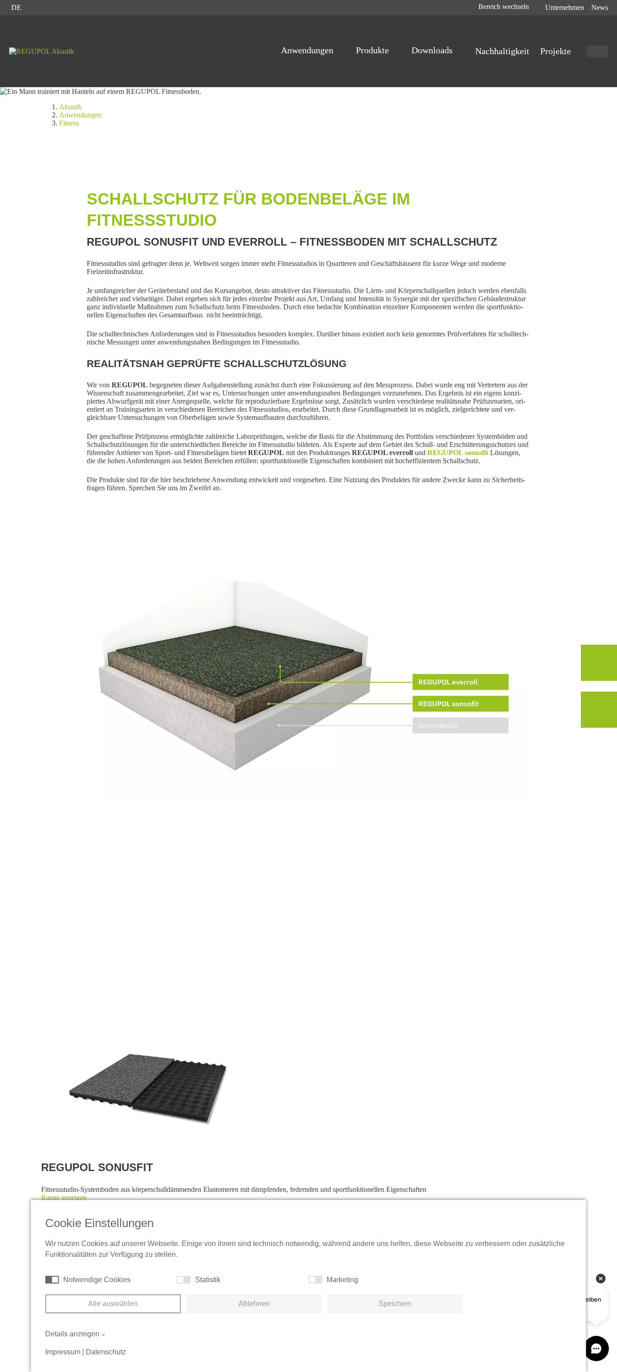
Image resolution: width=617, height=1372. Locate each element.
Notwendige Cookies (97, 1280)
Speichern (395, 1303)
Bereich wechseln (504, 6)
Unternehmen (564, 7)
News (599, 7)
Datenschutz (106, 1352)
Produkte (373, 50)
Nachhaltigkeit (502, 51)
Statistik (207, 1280)
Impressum (62, 1352)
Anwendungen (308, 50)
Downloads (433, 50)
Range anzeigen (64, 1197)
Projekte (555, 51)
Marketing (342, 1280)
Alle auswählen (113, 1303)
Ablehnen (254, 1303)
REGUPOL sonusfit (457, 452)
